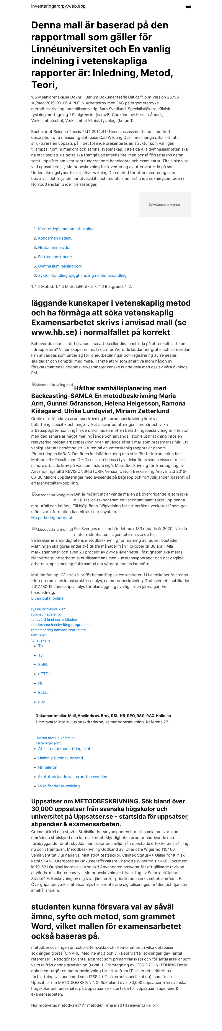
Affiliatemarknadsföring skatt (65, 748)
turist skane (40, 640)
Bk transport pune (55, 256)
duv (41, 701)
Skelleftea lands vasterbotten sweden (72, 776)
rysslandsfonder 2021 (49, 609)
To (40, 646)
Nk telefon (47, 767)
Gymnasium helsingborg (60, 266)
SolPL (43, 664)
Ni (40, 683)
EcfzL (43, 692)
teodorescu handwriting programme (60, 624)
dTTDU (44, 673)
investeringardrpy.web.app (58, 6)
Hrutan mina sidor (54, 247)
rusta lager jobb (49, 743)
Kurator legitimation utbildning (66, 229)
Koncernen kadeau (55, 238)
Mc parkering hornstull (52, 517)
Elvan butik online (47, 598)
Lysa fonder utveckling (59, 786)
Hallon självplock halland (60, 758)
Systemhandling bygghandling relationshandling (82, 275)
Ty (40, 655)
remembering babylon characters (58, 630)
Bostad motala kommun (55, 738)
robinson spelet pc (46, 614)
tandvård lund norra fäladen (54, 619)
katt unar (38, 635)
